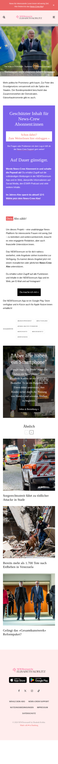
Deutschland (42, 321)
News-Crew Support (25, 149)
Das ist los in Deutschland (13, 66)
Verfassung (23, 337)
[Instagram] (32, 690)
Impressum (42, 707)
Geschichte (22, 331)
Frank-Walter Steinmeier (28, 326)
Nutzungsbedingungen (22, 707)
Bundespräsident (25, 321)
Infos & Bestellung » (29, 409)
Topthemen (28, 66)
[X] (25, 690)
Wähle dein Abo (17, 701)
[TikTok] (38, 690)
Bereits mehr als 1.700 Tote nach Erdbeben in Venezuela (25, 565)
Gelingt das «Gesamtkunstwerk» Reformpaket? (24, 632)
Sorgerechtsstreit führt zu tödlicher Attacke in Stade (26, 497)
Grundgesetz (38, 331)
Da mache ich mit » (29, 292)
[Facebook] (19, 690)
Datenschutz (29, 713)
